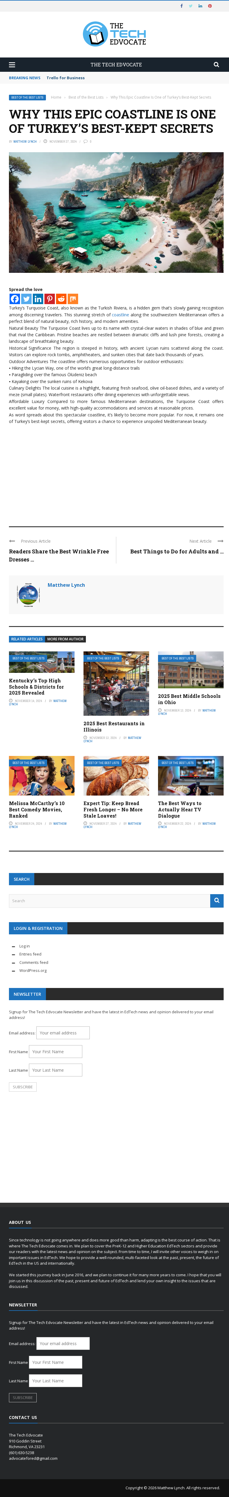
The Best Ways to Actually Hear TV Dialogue (180, 809)
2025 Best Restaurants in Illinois (114, 726)
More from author (65, 639)
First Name (18, 1051)
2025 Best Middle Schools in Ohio (189, 699)
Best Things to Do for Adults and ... (177, 551)
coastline (120, 315)
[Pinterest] (49, 299)
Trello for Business (66, 77)
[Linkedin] (38, 299)
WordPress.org (33, 970)
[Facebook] (15, 299)
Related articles (27, 639)
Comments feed (33, 962)
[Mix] (73, 299)
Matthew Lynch (25, 141)
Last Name (18, 1070)
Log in (24, 946)
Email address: (22, 1033)
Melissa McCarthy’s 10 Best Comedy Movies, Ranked (37, 809)
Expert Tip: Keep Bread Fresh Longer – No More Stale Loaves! (113, 809)
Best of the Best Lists (27, 97)
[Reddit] (61, 299)
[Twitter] (26, 299)
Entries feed (30, 954)
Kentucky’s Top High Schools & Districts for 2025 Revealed (36, 686)
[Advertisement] (116, 472)
